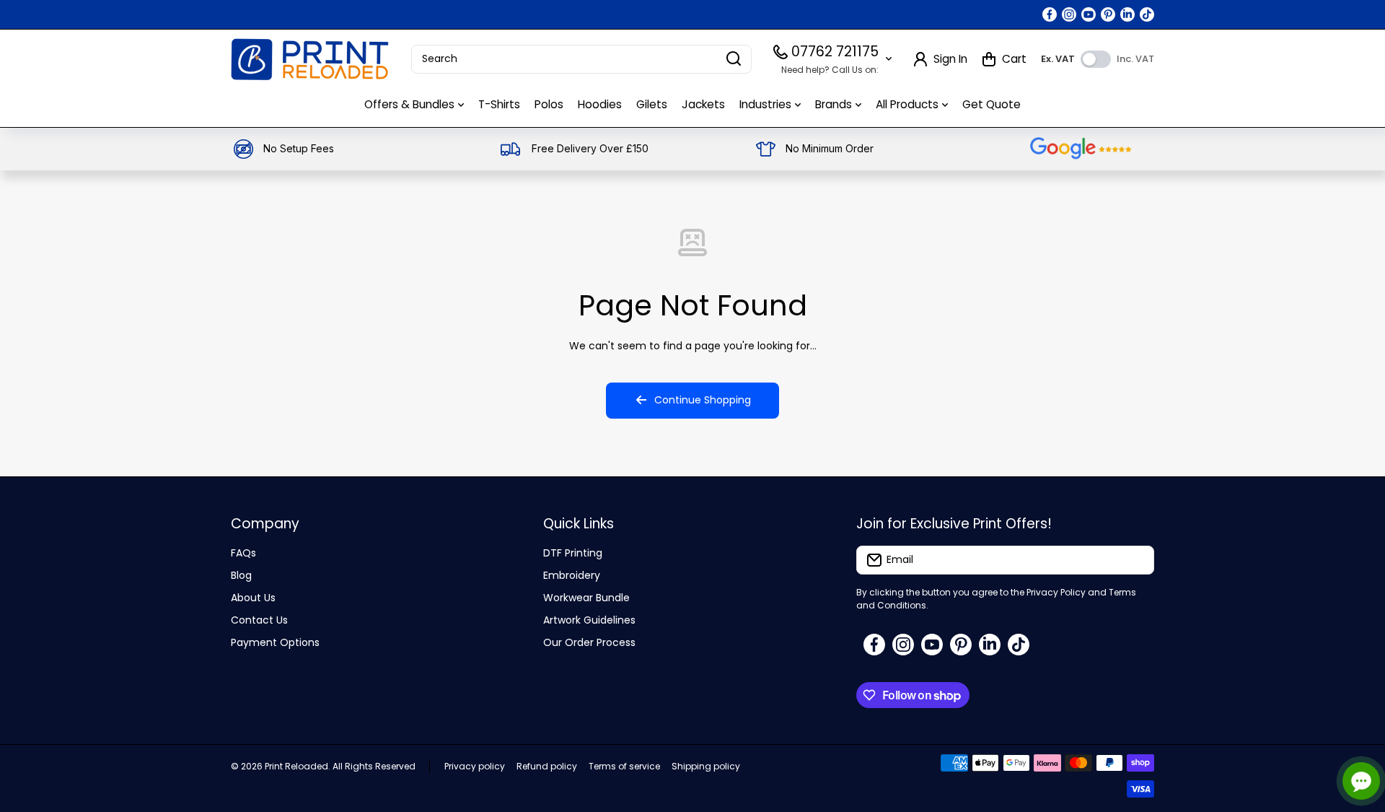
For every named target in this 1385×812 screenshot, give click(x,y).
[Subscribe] (1136, 560)
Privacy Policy (1056, 592)
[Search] (734, 59)
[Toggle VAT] (1096, 59)
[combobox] (581, 59)
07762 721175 (835, 51)
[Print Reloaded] (310, 59)
